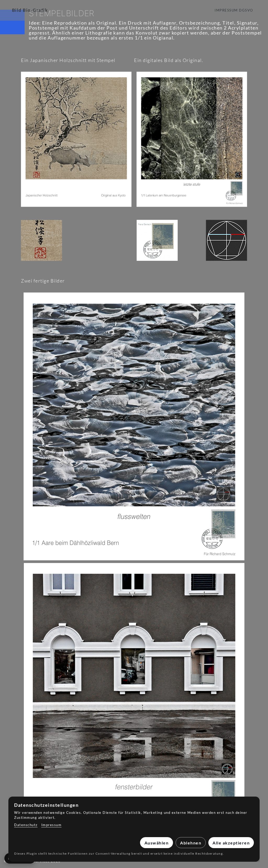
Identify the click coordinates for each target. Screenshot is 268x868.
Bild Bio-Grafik (30, 10)
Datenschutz (26, 825)
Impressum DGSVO (234, 10)
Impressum (51, 825)
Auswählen (156, 842)
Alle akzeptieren (231, 842)
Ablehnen (190, 842)
